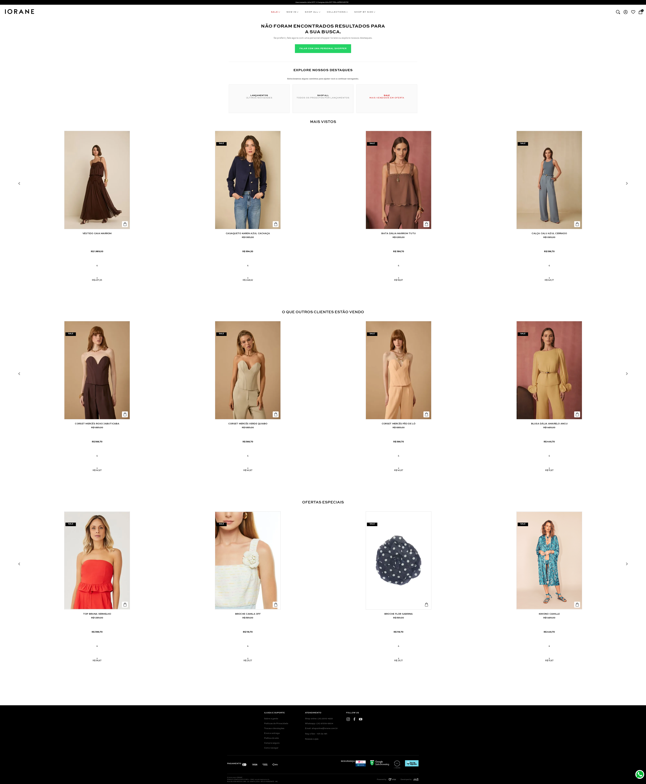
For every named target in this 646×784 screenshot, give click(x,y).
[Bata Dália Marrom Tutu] (398, 180)
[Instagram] (348, 719)
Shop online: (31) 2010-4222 (319, 719)
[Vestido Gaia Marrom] (97, 180)
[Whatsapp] (640, 775)
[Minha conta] (625, 12)
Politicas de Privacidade (276, 724)
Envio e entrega (272, 733)
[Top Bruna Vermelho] (97, 560)
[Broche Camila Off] (247, 560)
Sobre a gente (271, 719)
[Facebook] (354, 719)
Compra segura (271, 743)
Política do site (271, 738)
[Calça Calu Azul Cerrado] (549, 180)
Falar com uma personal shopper (323, 49)
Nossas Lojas (311, 739)
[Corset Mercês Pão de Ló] (398, 370)
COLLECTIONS (336, 12)
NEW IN (291, 12)
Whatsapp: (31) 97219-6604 (319, 724)
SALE (274, 12)
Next (627, 183)
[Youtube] (360, 719)
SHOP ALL (311, 12)
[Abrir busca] (618, 12)
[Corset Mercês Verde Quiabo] (247, 370)
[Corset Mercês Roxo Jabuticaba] (97, 370)
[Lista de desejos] (633, 12)
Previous (19, 183)
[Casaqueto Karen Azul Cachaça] (247, 180)
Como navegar (271, 748)
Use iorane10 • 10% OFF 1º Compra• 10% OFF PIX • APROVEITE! (322, 2)
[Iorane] (19, 14)
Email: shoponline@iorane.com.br (321, 728)
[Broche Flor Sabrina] (398, 560)
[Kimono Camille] (549, 560)
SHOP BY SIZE (363, 12)
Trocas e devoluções (274, 728)
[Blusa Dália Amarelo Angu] (549, 370)
